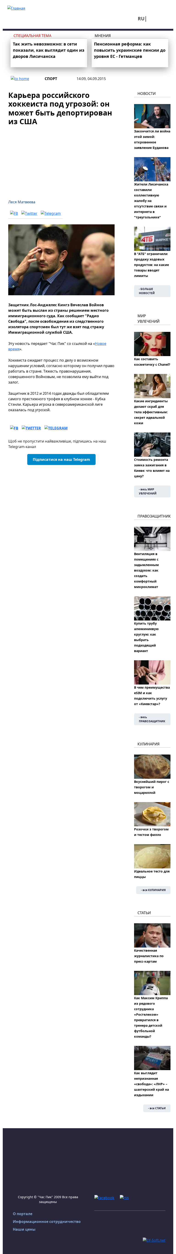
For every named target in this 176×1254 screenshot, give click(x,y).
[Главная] (16, 7)
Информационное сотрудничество (47, 1221)
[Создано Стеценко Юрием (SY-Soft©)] (154, 1239)
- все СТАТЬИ (157, 1108)
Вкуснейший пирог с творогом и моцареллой (151, 787)
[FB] (14, 213)
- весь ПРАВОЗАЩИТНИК (152, 719)
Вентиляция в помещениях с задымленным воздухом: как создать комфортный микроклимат (146, 570)
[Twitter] (29, 213)
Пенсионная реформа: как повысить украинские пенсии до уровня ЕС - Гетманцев (129, 50)
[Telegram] (51, 213)
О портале (22, 1213)
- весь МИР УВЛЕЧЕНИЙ (148, 491)
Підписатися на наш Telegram (61, 459)
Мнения (103, 35)
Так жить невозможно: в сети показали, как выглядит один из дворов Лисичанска (48, 50)
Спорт (51, 78)
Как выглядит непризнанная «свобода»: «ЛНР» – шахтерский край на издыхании (151, 1084)
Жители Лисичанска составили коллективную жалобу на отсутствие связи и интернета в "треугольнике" (151, 200)
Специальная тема (32, 35)
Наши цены (24, 1229)
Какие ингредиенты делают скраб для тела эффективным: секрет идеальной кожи (151, 412)
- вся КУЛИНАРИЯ (153, 890)
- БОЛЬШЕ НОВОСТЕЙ (147, 291)
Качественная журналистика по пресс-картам (149, 956)
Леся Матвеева (21, 201)
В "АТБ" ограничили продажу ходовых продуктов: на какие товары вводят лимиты (151, 265)
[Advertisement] (61, 160)
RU (141, 18)
